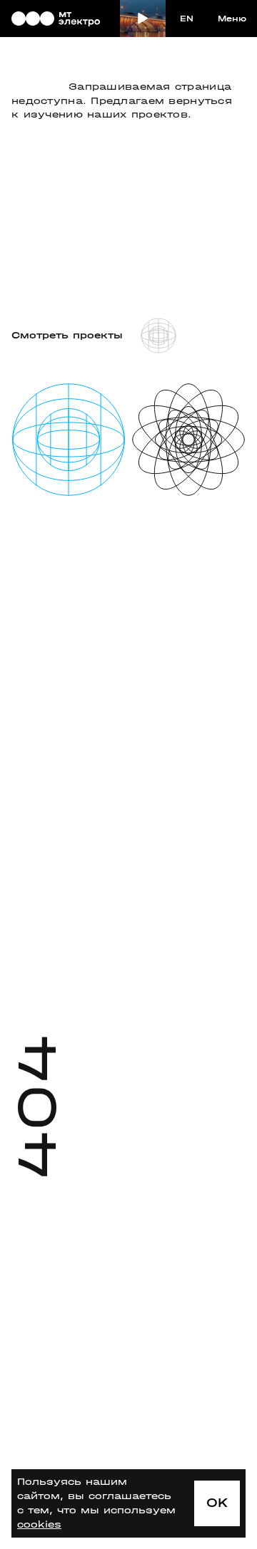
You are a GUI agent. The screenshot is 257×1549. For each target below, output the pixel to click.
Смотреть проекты (67, 335)
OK (217, 1503)
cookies (39, 1524)
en (186, 19)
